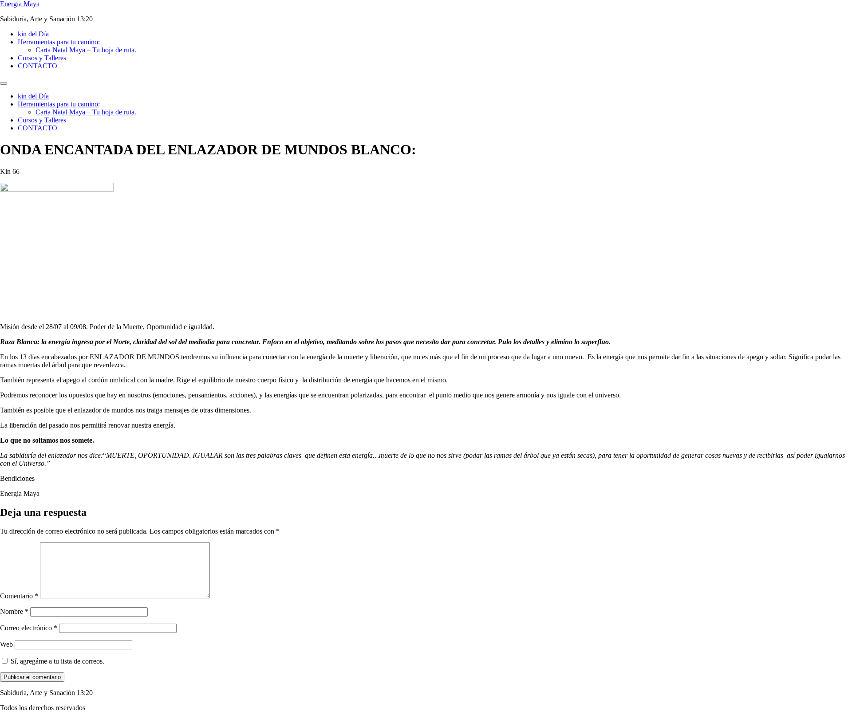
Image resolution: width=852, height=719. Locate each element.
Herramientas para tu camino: (59, 42)
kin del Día (33, 34)
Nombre (14, 611)
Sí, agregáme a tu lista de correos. (56, 661)
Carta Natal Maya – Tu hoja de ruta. (86, 50)
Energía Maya (19, 4)
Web (6, 644)
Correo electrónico (28, 628)
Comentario (19, 596)
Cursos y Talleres (42, 58)
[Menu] (3, 83)
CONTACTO (37, 66)
